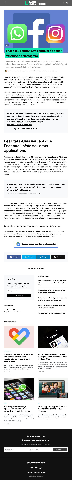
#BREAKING (12, 113)
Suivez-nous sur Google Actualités (38, 244)
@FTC (21, 113)
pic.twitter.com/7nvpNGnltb (19, 125)
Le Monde (37, 193)
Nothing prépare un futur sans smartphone (51, 313)
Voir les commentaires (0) (36, 268)
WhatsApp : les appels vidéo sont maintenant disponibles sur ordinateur (53, 408)
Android (6, 351)
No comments (53, 70)
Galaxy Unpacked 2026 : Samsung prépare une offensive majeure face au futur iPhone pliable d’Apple (52, 283)
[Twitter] (40, 468)
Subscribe (18, 296)
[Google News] (31, 468)
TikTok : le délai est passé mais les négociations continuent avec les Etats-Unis (52, 356)
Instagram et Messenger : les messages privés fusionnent (38, 226)
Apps (7, 45)
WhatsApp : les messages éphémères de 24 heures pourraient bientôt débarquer (17, 408)
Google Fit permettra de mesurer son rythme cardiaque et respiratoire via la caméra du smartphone (18, 357)
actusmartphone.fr (36, 462)
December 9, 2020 (29, 129)
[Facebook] (36, 468)
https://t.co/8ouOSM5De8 (27, 122)
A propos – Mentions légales (36, 472)
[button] (5, 3)
